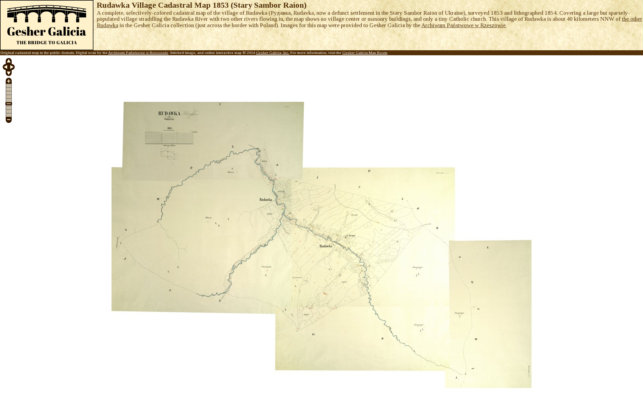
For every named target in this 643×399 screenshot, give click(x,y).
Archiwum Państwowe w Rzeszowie (463, 25)
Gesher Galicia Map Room (364, 53)
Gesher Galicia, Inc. (272, 53)
